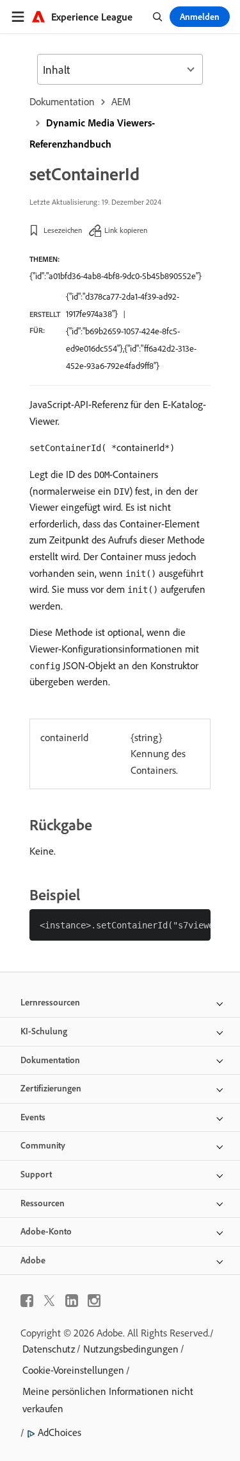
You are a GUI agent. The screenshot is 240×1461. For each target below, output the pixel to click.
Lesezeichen (63, 230)
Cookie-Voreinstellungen (73, 1369)
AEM (121, 101)
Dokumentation (62, 101)
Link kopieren (125, 230)
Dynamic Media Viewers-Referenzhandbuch (92, 133)
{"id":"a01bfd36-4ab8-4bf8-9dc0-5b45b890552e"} (115, 276)
